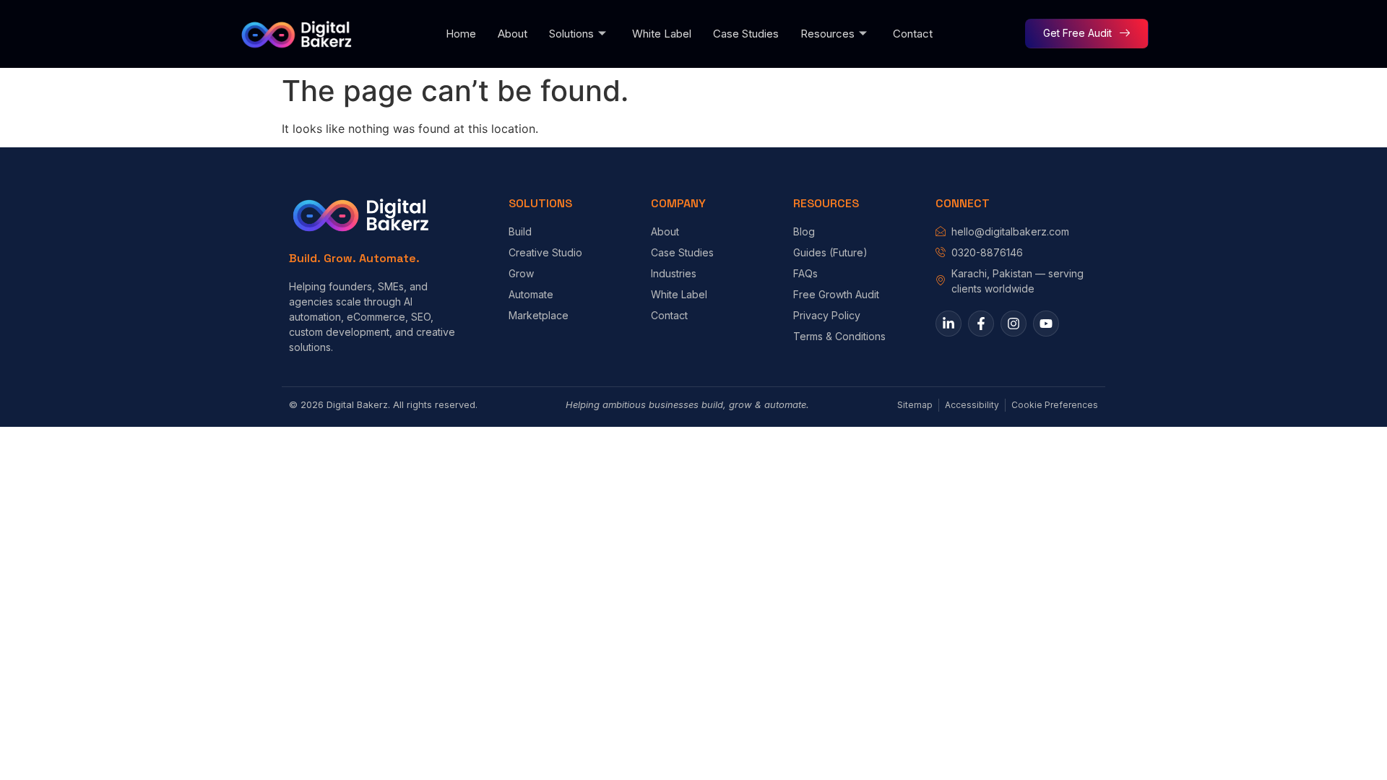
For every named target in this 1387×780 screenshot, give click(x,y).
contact (913, 33)
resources (827, 33)
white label (661, 33)
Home (461, 33)
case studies (746, 33)
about (512, 33)
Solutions (571, 33)
